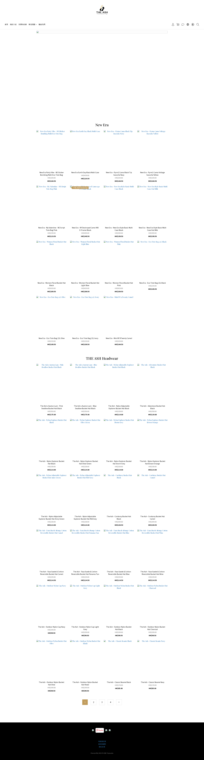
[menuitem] (85, 702)
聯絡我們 (42, 24)
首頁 (6, 24)
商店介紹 (13, 24)
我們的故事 (22, 24)
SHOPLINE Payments (106, 753)
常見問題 (32, 24)
